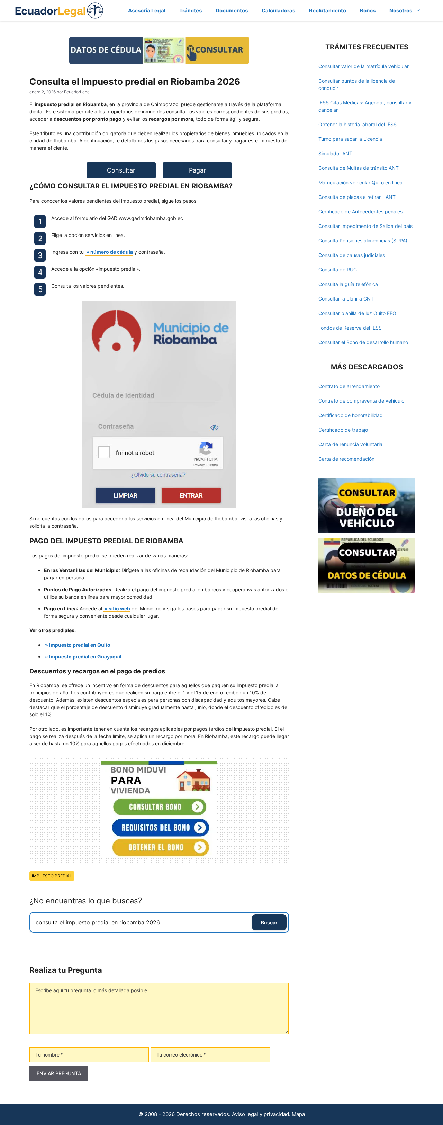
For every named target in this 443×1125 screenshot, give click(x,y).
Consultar (121, 170)
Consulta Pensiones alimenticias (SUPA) (362, 240)
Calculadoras (278, 10)
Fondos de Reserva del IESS (350, 328)
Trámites (190, 10)
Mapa (298, 1114)
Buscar (269, 922)
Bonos (368, 10)
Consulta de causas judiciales (351, 255)
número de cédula (111, 252)
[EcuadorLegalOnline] (59, 10)
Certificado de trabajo (343, 430)
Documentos (232, 10)
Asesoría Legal (146, 10)
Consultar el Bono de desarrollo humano (363, 342)
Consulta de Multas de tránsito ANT (358, 168)
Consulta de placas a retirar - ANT (357, 197)
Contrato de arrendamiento (349, 386)
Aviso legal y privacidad (260, 1114)
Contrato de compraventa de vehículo (361, 401)
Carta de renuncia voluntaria (350, 444)
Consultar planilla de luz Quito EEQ (357, 313)
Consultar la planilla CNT (346, 299)
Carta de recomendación (346, 459)
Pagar (197, 170)
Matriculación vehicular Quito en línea (360, 182)
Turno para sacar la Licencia (350, 139)
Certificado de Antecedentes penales (360, 211)
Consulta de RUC (337, 270)
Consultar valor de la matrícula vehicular (363, 66)
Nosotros (400, 10)
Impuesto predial (52, 875)
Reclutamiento (327, 10)
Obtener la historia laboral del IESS (357, 124)
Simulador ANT (335, 153)
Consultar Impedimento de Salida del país (365, 226)
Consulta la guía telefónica (348, 284)
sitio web (119, 608)
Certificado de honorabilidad (350, 415)
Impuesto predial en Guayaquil (85, 657)
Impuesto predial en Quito (79, 645)
